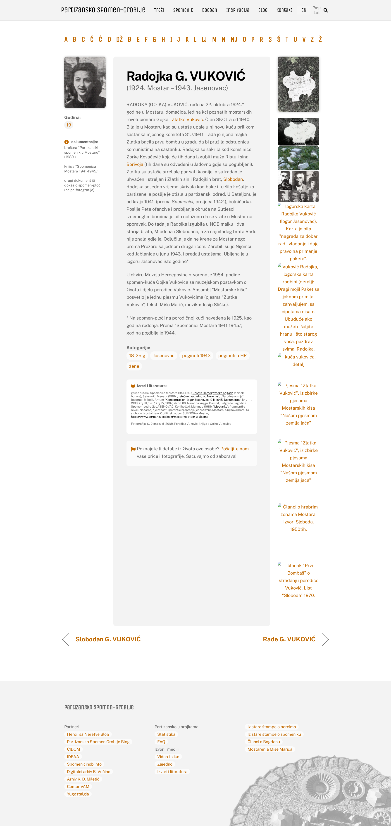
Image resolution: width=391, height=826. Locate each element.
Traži (159, 10)
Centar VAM (78, 786)
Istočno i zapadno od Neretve (198, 396)
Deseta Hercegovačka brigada (213, 393)
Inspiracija (237, 10)
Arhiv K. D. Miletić (83, 779)
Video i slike (168, 756)
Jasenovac (163, 355)
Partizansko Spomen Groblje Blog (98, 741)
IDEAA (73, 756)
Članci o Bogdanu (264, 741)
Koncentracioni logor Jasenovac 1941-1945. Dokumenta (203, 399)
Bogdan (209, 10)
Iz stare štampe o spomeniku (274, 734)
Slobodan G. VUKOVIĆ (109, 639)
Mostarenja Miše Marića (270, 749)
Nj (234, 39)
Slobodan (233, 179)
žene (134, 366)
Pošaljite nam (234, 448)
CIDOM (73, 749)
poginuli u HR (232, 355)
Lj (204, 39)
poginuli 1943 (196, 355)
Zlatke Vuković (187, 119)
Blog (262, 10)
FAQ (161, 741)
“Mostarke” (220, 406)
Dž (119, 39)
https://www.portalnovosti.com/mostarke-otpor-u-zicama (169, 416)
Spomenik (183, 10)
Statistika (166, 734)
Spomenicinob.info (84, 764)
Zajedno (164, 764)
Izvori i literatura (172, 771)
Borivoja (135, 164)
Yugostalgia (78, 794)
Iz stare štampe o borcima (272, 726)
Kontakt (284, 10)
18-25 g (137, 355)
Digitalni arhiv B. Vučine (88, 771)
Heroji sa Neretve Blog (88, 734)
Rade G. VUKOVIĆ (289, 639)
